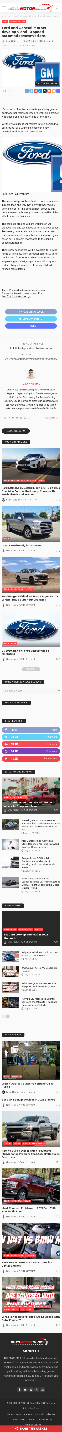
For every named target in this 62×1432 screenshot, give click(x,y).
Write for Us (19, 1419)
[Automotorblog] (31, 7)
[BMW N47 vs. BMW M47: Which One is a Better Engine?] (31, 1241)
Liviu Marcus (12, 550)
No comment (46, 41)
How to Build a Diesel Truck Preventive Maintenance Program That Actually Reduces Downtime (31, 1154)
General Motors (17, 21)
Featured (16, 1076)
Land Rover (9, 1306)
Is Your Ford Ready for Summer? (22, 545)
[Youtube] (31, 759)
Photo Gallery (11, 1309)
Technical (16, 1201)
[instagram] (31, 751)
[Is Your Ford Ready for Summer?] (31, 524)
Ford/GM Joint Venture (14, 296)
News (41, 481)
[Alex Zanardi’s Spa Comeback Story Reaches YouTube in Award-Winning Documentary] (10, 844)
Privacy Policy (45, 1419)
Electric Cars (18, 481)
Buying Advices (20, 797)
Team (18, 1414)
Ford (5, 21)
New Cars (32, 481)
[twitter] (31, 737)
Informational (25, 929)
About (10, 1414)
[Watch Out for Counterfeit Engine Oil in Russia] (31, 1060)
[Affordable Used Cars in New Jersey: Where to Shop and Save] (31, 795)
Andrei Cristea (12, 41)
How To (26, 1143)
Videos (30, 1309)
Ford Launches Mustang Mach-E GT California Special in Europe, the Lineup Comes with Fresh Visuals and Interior (31, 491)
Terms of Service (32, 1424)
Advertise (50, 1414)
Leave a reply (14, 431)
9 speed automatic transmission (19, 293)
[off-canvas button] (4, 8)
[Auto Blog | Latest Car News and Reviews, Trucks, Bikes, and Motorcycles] (29, 1341)
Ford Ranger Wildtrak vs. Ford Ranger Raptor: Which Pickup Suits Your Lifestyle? (30, 598)
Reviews (39, 929)
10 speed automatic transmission (27, 290)
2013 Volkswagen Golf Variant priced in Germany (31, 358)
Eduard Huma (12, 1092)
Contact (32, 1419)
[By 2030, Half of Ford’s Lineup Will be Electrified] (31, 629)
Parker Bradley (13, 499)
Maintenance (38, 1143)
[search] (57, 7)
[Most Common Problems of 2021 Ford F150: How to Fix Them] (31, 1186)
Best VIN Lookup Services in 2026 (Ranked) (29, 1099)
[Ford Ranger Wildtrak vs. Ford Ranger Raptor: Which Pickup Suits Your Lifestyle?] (31, 575)
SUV (22, 1309)
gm (29, 296)
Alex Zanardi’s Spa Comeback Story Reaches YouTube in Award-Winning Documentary (41, 843)
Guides (7, 797)
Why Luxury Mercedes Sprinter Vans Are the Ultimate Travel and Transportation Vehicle (40, 1001)
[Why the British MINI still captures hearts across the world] (10, 956)
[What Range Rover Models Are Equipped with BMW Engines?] (10, 987)
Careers (28, 1414)
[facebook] (31, 730)
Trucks (29, 589)
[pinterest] (31, 744)
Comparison (17, 589)
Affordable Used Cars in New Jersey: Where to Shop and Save (28, 804)
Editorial (39, 1414)
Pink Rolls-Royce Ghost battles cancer (31, 348)
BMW (6, 1255)
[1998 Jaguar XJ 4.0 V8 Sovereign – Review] (10, 971)
